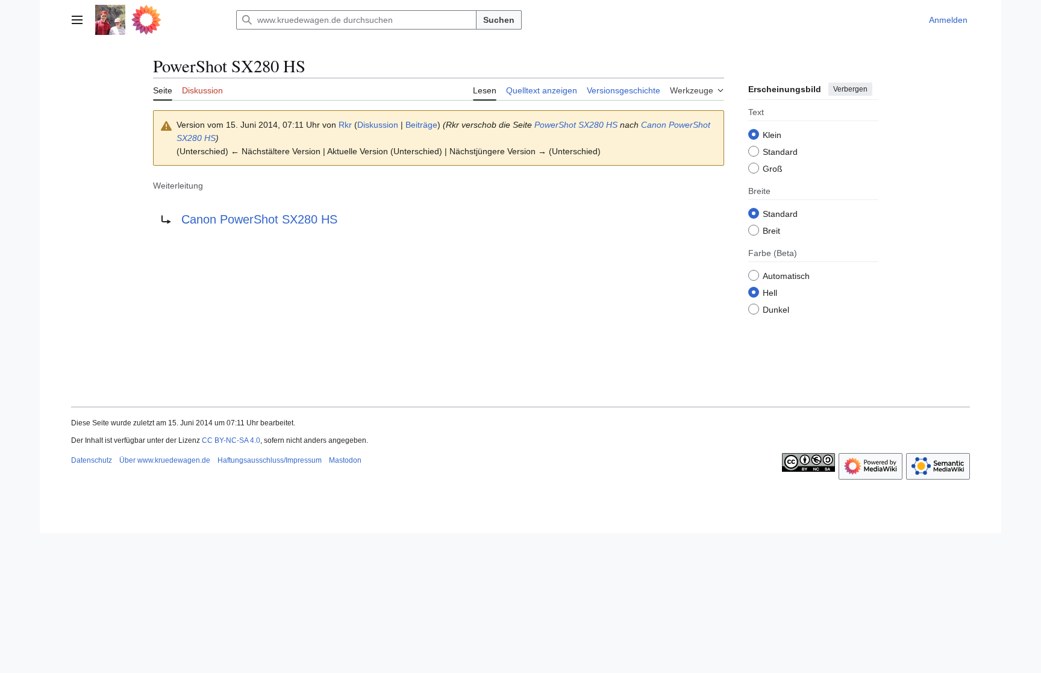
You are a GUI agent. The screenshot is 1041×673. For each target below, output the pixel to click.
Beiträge (421, 125)
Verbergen (850, 89)
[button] (77, 20)
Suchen (498, 20)
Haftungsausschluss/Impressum (269, 460)
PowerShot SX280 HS (575, 125)
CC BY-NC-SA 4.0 (231, 440)
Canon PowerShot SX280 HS (259, 219)
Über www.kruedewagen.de (164, 460)
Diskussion (377, 125)
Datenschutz (91, 460)
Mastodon (345, 460)
